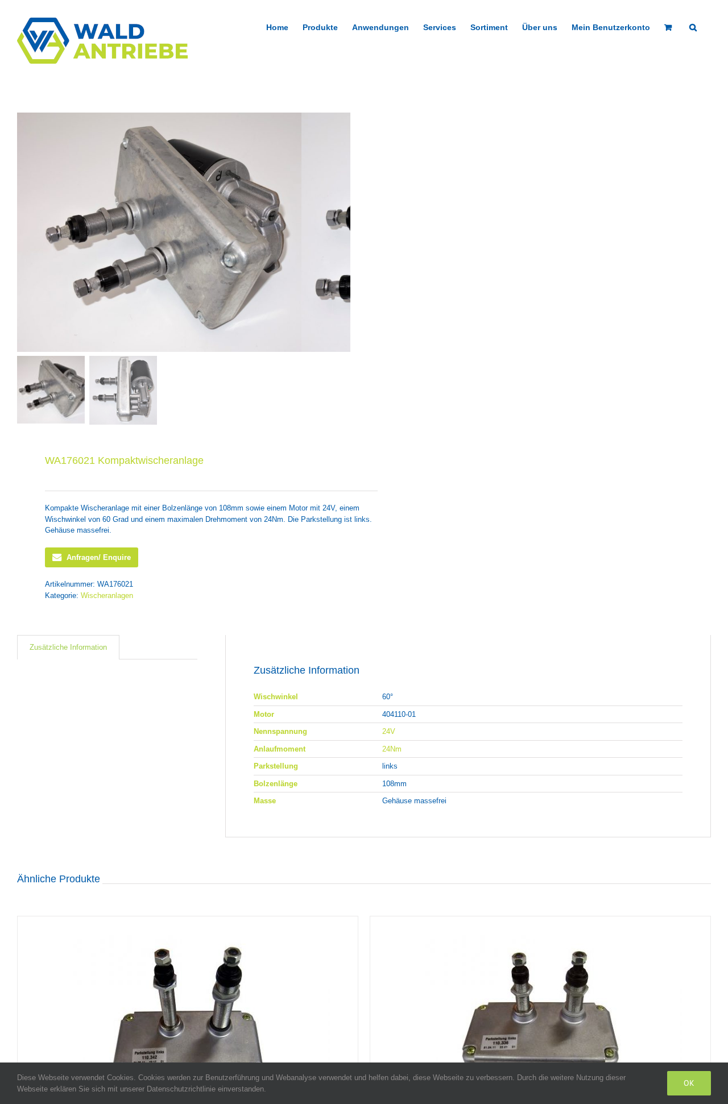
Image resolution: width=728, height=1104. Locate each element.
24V (388, 731)
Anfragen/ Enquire (99, 557)
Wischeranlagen (107, 595)
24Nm (392, 749)
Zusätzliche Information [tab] (68, 647)
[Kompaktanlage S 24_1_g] (159, 232)
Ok (689, 1083)
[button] (693, 26)
